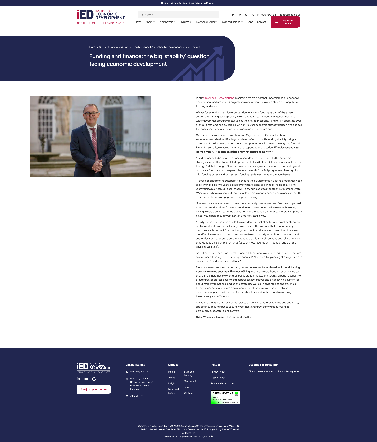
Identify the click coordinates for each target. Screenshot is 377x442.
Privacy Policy (218, 371)
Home (138, 22)
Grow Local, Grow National (219, 98)
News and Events (205, 22)
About (149, 22)
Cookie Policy (218, 377)
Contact (261, 22)
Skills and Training (231, 22)
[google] (246, 15)
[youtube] (240, 15)
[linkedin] (233, 15)
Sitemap (173, 364)
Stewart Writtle (228, 429)
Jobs (250, 22)
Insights (185, 22)
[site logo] (101, 19)
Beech (207, 436)
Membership (166, 22)
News (102, 47)
